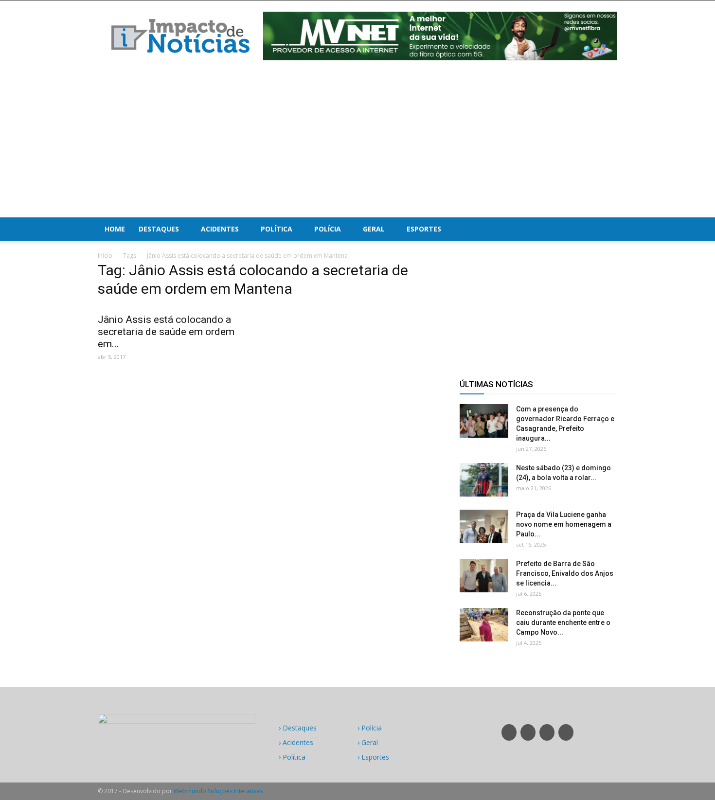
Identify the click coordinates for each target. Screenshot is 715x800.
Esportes (424, 228)
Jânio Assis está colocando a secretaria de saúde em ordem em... (166, 332)
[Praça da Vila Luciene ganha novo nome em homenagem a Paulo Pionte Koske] (484, 526)
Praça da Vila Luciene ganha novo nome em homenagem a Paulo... (563, 524)
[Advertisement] (357, 144)
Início (105, 255)
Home (115, 228)
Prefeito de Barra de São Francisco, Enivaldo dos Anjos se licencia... (564, 573)
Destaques (159, 228)
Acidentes (220, 228)
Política (276, 228)
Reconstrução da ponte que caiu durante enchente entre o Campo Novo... (563, 622)
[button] (605, 229)
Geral (374, 228)
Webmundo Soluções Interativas (218, 791)
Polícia (327, 228)
